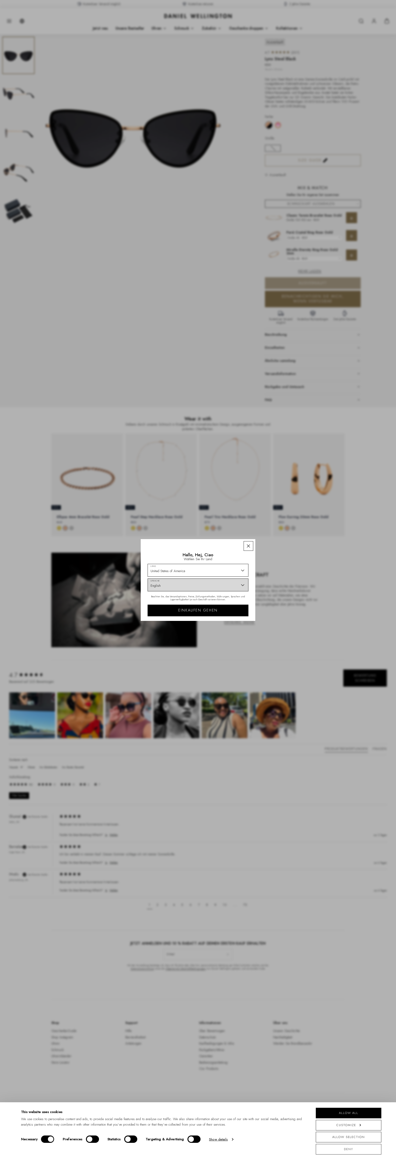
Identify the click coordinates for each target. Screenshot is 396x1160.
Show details (218, 1139)
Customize (346, 1125)
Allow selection (348, 1137)
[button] (248, 546)
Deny (348, 1149)
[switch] (92, 1139)
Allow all (348, 1113)
